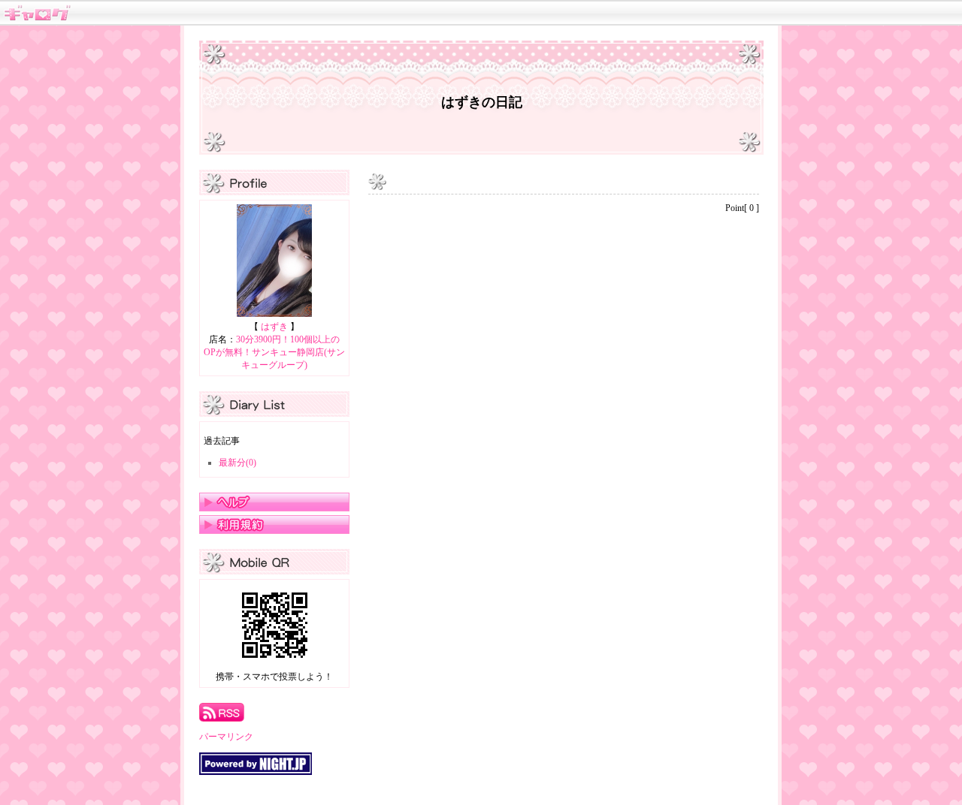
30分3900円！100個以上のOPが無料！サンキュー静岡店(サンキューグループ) (274, 352)
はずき (274, 326)
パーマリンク (226, 736)
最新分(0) (237, 462)
